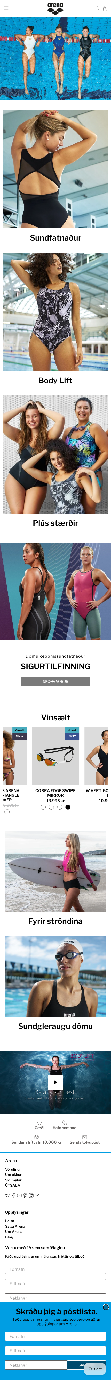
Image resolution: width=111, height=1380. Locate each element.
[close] (105, 1307)
